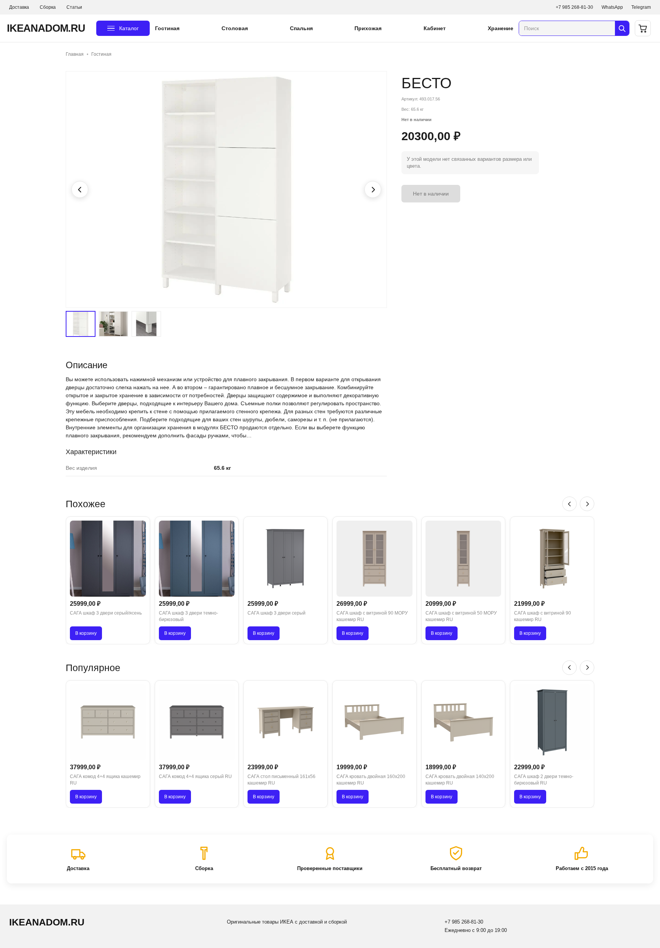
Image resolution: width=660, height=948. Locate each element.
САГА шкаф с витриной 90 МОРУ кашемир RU (372, 616)
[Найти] (622, 28)
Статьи (74, 7)
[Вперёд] (587, 504)
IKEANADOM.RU (46, 28)
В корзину (86, 633)
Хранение (500, 28)
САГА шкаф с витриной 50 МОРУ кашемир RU (461, 616)
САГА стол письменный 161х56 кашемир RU (281, 780)
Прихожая (368, 28)
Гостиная (167, 28)
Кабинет (435, 28)
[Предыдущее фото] (79, 189)
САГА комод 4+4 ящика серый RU (195, 776)
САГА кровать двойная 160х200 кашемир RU (370, 780)
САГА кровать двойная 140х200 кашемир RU (459, 780)
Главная (75, 54)
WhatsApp (612, 7)
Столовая (235, 28)
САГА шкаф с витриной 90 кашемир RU (542, 616)
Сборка (48, 7)
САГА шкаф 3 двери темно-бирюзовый (188, 616)
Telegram (641, 7)
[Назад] (569, 504)
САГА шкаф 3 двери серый (276, 613)
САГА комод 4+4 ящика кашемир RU (105, 780)
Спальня (301, 28)
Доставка (19, 7)
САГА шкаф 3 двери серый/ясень (106, 613)
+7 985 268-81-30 (574, 7)
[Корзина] (643, 28)
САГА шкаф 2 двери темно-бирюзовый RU (543, 780)
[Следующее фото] (372, 189)
